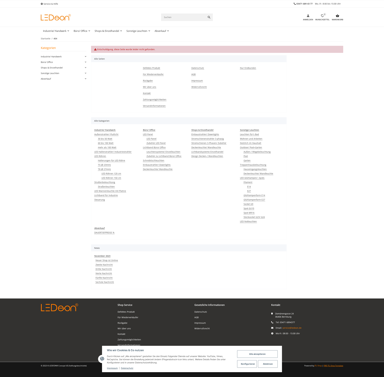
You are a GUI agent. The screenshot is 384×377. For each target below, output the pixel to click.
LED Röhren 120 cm (111, 173)
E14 (249, 186)
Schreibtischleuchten (153, 160)
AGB (196, 317)
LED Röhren (100, 156)
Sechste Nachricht (105, 282)
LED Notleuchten (248, 221)
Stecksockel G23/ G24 (254, 217)
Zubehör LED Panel (156, 143)
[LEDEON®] (56, 17)
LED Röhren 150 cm (111, 177)
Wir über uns (124, 328)
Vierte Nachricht (104, 273)
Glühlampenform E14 (254, 195)
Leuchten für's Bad (249, 134)
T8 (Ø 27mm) (104, 169)
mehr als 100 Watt (107, 147)
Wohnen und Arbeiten (251, 138)
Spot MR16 (249, 212)
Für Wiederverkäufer (128, 317)
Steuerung (99, 199)
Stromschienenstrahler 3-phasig (207, 138)
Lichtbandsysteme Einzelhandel (207, 151)
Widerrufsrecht (202, 328)
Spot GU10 (249, 208)
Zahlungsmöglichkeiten (129, 339)
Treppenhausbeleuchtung (253, 164)
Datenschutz (200, 311)
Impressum (200, 322)
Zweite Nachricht (104, 264)
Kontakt (121, 334)
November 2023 (102, 255)
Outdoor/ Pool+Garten (251, 147)
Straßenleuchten (106, 186)
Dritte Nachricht (104, 269)
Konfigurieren (248, 364)
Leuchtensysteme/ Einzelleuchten (163, 151)
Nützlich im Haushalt (250, 143)
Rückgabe (122, 322)
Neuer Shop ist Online (107, 260)
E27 (249, 190)
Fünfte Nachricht (104, 277)
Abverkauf (46, 78)
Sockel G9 (248, 204)
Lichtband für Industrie (106, 195)
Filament (248, 182)
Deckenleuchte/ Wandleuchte (157, 169)
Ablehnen (268, 364)
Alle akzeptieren (257, 354)
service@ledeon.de (292, 327)
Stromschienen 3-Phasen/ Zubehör (208, 143)
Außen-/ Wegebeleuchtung (257, 151)
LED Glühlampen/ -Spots (252, 177)
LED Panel (148, 134)
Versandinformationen (129, 345)
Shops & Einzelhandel (52, 67)
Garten (247, 160)
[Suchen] (209, 17)
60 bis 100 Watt (105, 143)
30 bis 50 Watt (105, 138)
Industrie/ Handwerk (51, 56)
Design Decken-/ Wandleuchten (207, 156)
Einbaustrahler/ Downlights (157, 164)
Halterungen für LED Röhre (111, 160)
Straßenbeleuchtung (104, 182)
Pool (246, 156)
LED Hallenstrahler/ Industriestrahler (113, 151)
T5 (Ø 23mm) (104, 164)
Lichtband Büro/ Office (154, 147)
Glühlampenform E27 (254, 199)
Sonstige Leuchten (50, 73)
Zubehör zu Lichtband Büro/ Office (164, 156)
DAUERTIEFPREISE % (104, 232)
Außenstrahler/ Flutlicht (106, 134)
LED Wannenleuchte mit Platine (110, 190)
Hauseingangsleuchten (255, 169)
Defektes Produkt (126, 311)
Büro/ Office (47, 62)
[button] (50, 3)
